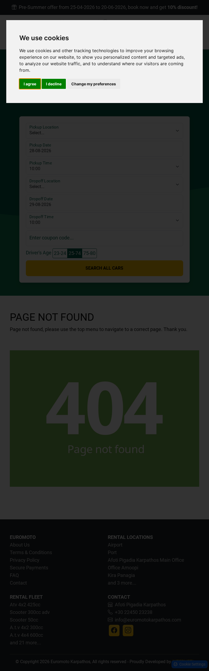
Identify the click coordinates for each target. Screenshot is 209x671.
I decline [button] (54, 84)
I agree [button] (30, 84)
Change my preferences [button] (93, 84)
